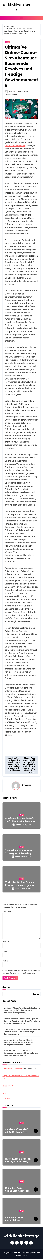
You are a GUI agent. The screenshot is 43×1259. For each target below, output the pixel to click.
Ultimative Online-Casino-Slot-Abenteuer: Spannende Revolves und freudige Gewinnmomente (22, 1031)
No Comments (11, 94)
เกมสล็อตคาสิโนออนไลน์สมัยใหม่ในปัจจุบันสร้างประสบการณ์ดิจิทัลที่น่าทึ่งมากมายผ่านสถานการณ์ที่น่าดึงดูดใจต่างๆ (21, 823)
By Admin (12, 91)
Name (6, 942)
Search (6, 987)
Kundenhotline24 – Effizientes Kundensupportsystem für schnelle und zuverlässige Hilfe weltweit (21, 1053)
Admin (28, 785)
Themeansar (21, 1255)
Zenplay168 (8, 1086)
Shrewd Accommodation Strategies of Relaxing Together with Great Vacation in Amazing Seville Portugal (22, 1021)
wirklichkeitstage (21, 1235)
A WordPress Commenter (13, 1069)
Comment (7, 911)
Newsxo (34, 1252)
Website (6, 961)
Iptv (4, 1093)
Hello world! (31, 1069)
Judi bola (7, 1098)
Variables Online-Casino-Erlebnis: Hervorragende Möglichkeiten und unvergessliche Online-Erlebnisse (19, 1042)
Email (6, 951)
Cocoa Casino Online (15, 145)
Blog (7, 42)
